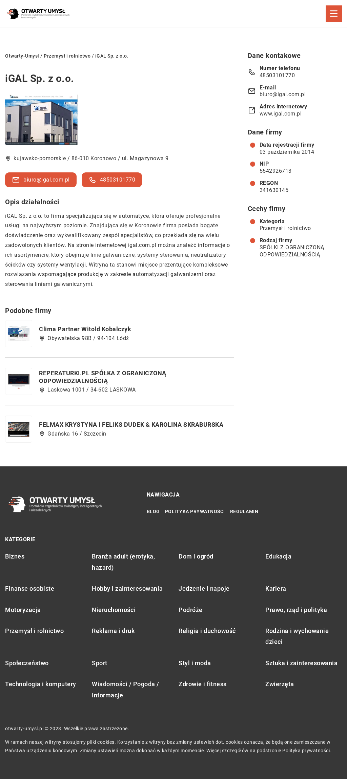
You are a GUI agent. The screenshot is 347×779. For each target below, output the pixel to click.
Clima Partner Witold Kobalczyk (85, 329)
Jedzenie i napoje (204, 588)
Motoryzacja (23, 609)
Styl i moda (195, 663)
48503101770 (118, 179)
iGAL (11, 216)
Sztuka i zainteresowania (301, 663)
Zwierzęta (279, 684)
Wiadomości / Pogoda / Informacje (125, 689)
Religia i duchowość (207, 630)
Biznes (14, 556)
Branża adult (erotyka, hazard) (123, 562)
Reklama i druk (113, 630)
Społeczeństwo (27, 663)
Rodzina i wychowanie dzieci (297, 636)
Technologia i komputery (40, 684)
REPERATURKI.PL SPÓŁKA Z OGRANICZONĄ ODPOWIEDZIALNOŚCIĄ (102, 377)
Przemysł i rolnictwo (285, 228)
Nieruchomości (114, 609)
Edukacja (278, 556)
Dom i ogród (196, 556)
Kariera (275, 588)
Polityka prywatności (195, 511)
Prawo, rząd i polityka (296, 609)
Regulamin (244, 511)
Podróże (191, 609)
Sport (99, 663)
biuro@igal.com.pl (46, 179)
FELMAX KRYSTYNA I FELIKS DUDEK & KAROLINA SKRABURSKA (131, 424)
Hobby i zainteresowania (127, 588)
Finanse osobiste (29, 588)
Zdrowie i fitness (203, 684)
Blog (153, 511)
